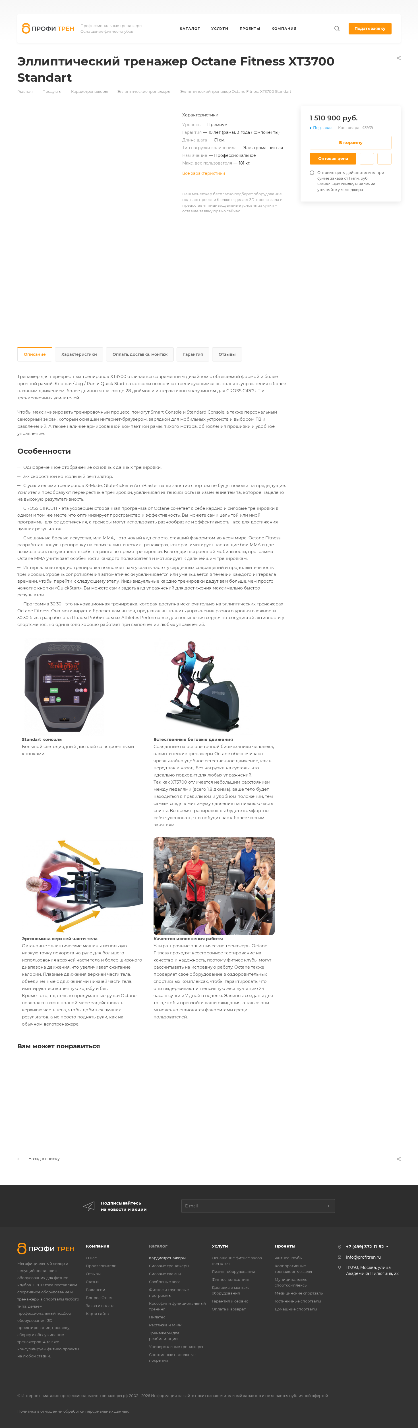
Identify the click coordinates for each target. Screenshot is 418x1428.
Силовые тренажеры (169, 1265)
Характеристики (79, 354)
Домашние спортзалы (296, 1309)
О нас (91, 1258)
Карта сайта (97, 1313)
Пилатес (157, 1317)
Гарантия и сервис (230, 1301)
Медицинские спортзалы (299, 1293)
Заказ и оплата (100, 1305)
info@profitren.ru (363, 1257)
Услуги (220, 1246)
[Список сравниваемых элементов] (386, 7)
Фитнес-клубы (289, 1258)
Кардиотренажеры (167, 1258)
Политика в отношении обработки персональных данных (73, 1411)
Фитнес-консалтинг (231, 1279)
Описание (35, 354)
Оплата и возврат (229, 1309)
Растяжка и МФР (165, 1325)
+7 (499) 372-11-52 (264, 7)
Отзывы (227, 354)
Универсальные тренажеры (176, 1346)
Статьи (92, 1281)
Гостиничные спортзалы (298, 1301)
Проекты (285, 1246)
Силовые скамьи (165, 1273)
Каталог (158, 1246)
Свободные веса (165, 1281)
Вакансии (95, 1289)
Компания (97, 1246)
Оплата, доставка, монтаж (140, 354)
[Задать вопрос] (367, 159)
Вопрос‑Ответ (99, 1297)
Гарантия (193, 354)
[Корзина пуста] (398, 7)
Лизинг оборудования (233, 1271)
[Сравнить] (384, 159)
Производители (101, 1265)
